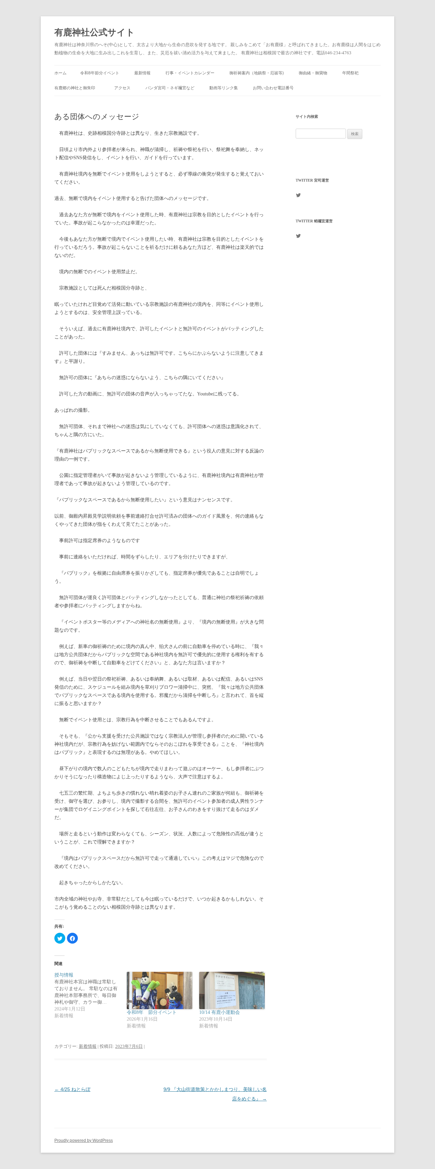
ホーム (60, 73)
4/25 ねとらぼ (72, 1089)
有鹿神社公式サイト (94, 32)
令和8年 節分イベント (152, 1012)
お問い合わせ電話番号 (273, 88)
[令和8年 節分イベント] (159, 990)
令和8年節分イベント (99, 73)
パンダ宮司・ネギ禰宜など (169, 88)
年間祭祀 (352, 73)
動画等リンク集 (223, 88)
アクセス (122, 88)
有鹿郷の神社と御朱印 (76, 88)
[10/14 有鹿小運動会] (232, 990)
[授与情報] (90, 995)
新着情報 (88, 1046)
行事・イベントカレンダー (190, 73)
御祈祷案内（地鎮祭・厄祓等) (256, 73)
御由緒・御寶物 (313, 73)
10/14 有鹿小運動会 (219, 1012)
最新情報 (142, 73)
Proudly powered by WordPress (83, 1140)
